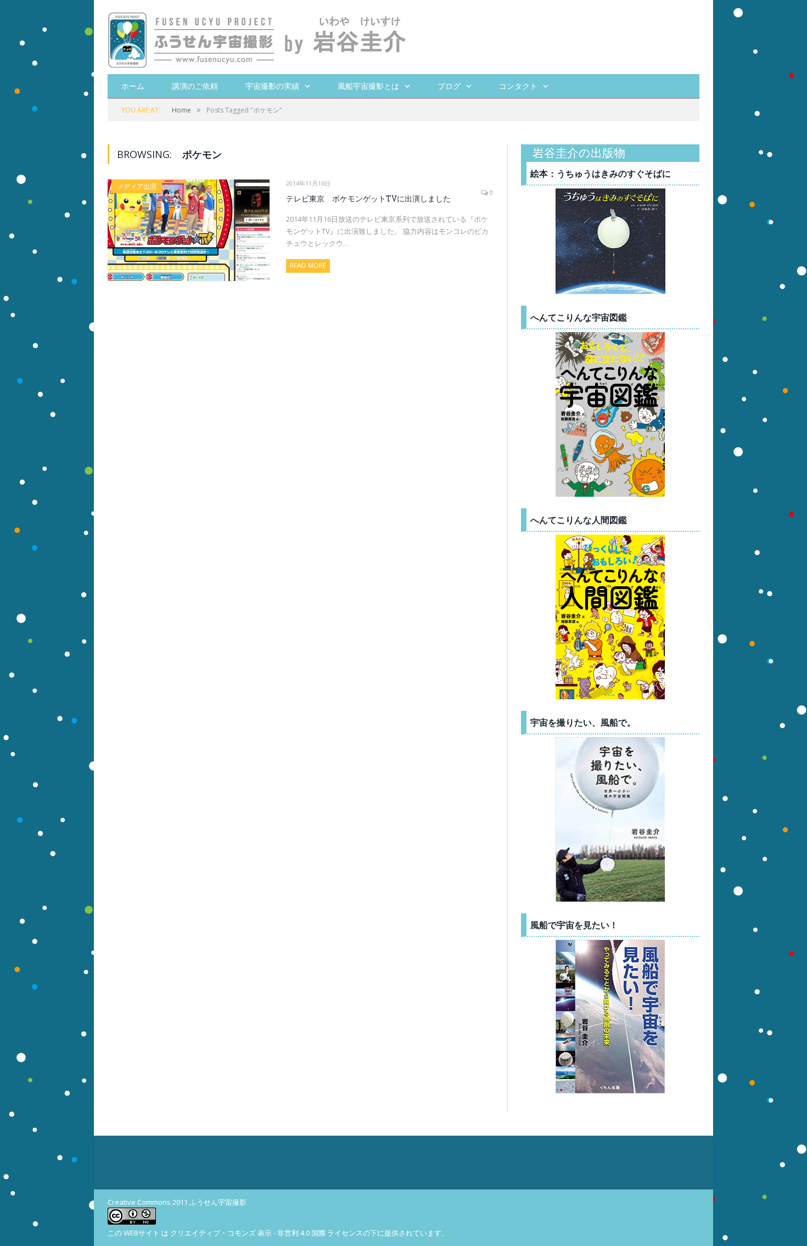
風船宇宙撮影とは (368, 86)
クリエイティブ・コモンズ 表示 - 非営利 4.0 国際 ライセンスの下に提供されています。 (309, 1233)
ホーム (132, 86)
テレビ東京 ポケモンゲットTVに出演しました (368, 198)
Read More (308, 265)
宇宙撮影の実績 (272, 86)
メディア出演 (136, 186)
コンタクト (518, 86)
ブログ (449, 86)
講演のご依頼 (195, 86)
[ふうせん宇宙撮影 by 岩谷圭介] (257, 37)
